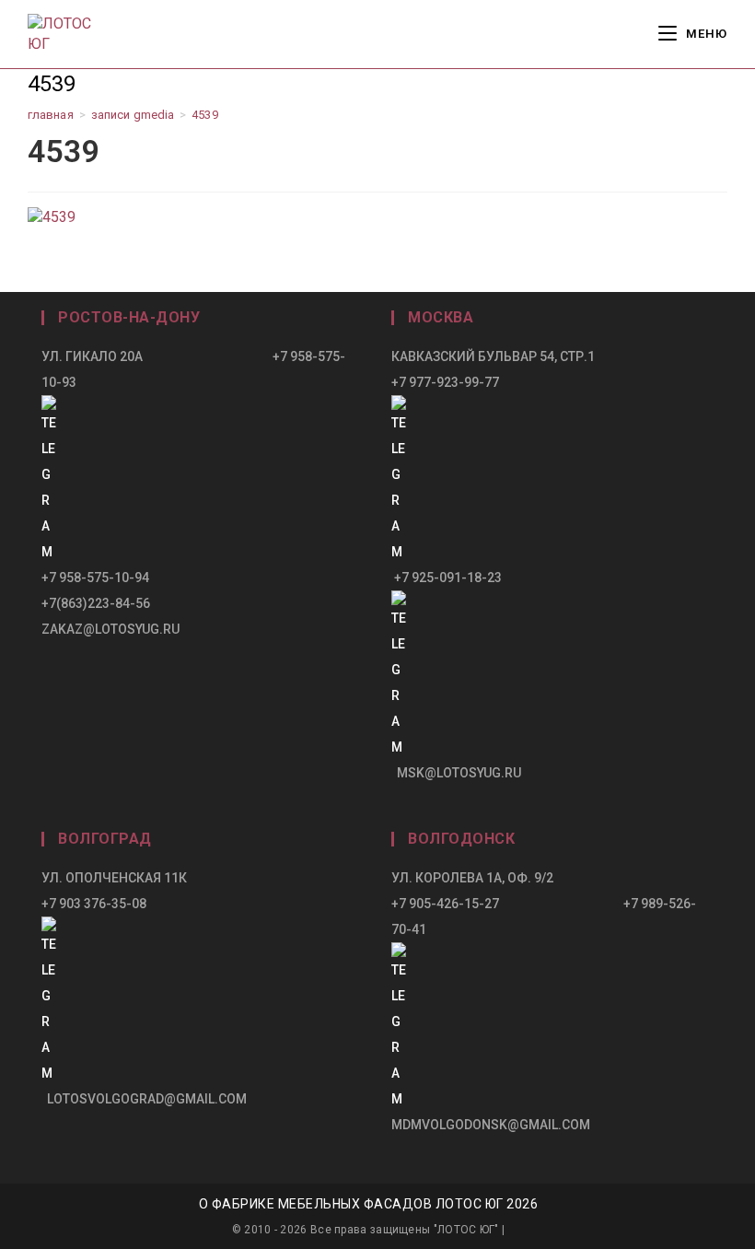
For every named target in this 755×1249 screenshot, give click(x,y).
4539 (204, 115)
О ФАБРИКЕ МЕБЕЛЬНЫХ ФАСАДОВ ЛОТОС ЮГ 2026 (369, 1203)
